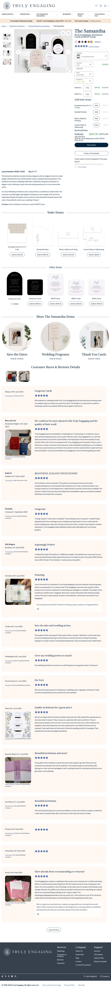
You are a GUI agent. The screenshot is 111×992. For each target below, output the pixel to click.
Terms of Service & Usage (51, 985)
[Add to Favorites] (63, 33)
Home (4, 26)
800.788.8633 (91, 976)
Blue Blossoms (9, 738)
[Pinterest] (13, 976)
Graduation (7, 14)
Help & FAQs (99, 958)
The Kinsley (8, 855)
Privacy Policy (69, 985)
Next (68, 52)
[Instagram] (16, 976)
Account (97, 951)
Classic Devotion (10, 784)
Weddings (24, 14)
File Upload (98, 954)
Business (67, 14)
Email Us (106, 976)
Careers (79, 961)
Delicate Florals (9, 806)
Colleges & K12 (100, 15)
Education (61, 963)
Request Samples (100, 961)
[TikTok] (3, 976)
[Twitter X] (6, 976)
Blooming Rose (9, 833)
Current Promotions (83, 965)
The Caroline (8, 630)
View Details (82, 167)
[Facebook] (9, 976)
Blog (77, 958)
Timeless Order (9, 903)
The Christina (9, 660)
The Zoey (7, 685)
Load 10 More (54, 930)
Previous (18, 52)
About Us (79, 951)
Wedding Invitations (17, 26)
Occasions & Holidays (42, 15)
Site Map (81, 985)
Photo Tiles (81, 15)
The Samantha (9, 396)
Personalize (91, 145)
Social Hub (80, 954)
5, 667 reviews (93, 46)
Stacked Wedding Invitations (39, 26)
